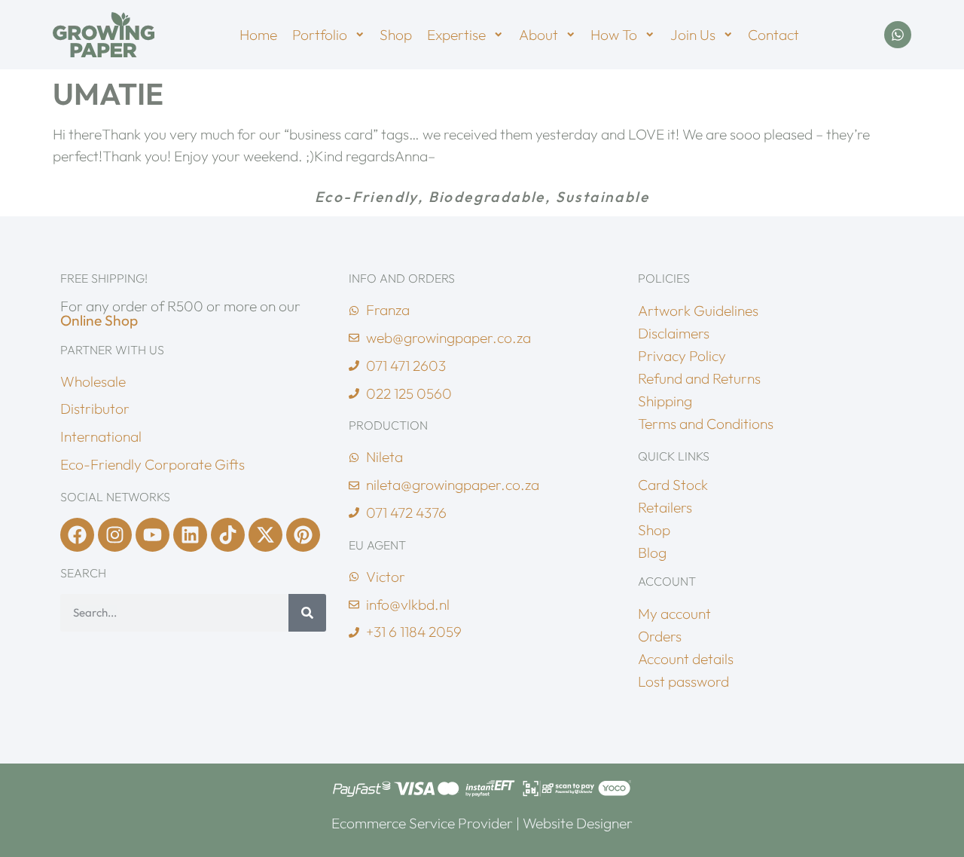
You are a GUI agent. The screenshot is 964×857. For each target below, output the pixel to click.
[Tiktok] (228, 535)
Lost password (683, 681)
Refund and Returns (699, 378)
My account (674, 613)
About (538, 35)
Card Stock (673, 484)
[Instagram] (115, 535)
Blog (652, 552)
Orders (660, 636)
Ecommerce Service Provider (422, 823)
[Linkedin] (190, 535)
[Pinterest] (303, 535)
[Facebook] (77, 535)
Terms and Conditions (705, 424)
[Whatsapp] (897, 34)
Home (258, 35)
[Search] (307, 613)
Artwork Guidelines (698, 310)
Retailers (665, 507)
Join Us (692, 35)
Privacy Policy (682, 356)
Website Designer (578, 823)
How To (613, 35)
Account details (686, 659)
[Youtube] (152, 535)
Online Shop (99, 320)
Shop (396, 35)
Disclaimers (673, 333)
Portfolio (319, 35)
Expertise (456, 35)
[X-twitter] (265, 535)
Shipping (665, 401)
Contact (773, 35)
